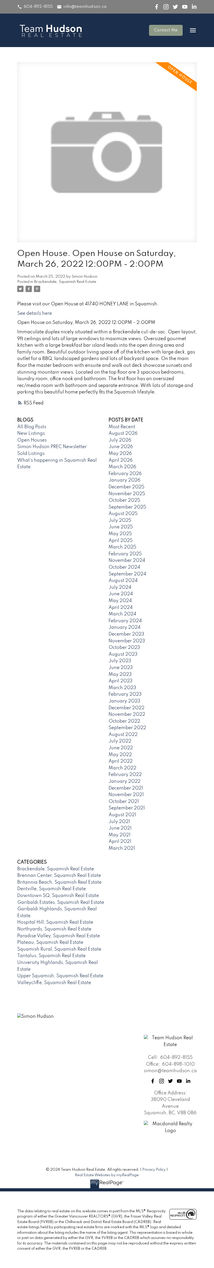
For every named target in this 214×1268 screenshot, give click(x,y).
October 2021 (124, 801)
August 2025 (123, 513)
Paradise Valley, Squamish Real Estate (58, 936)
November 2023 (127, 641)
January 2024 (124, 627)
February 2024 (125, 621)
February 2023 (125, 694)
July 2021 (119, 821)
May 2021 (119, 835)
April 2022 (121, 761)
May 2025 (120, 534)
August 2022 (123, 734)
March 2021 (122, 848)
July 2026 (120, 440)
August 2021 (122, 815)
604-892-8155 (38, 7)
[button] (35, 6)
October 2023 (124, 647)
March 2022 (122, 768)
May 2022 (120, 754)
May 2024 (120, 600)
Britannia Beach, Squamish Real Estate (59, 882)
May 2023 (120, 674)
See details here (34, 313)
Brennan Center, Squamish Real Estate (59, 875)
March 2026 (122, 467)
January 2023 (124, 701)
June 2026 (121, 446)
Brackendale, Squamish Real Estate (65, 282)
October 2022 (124, 721)
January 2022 (124, 781)
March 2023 (122, 688)
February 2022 (125, 774)
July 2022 (120, 741)
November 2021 (126, 794)
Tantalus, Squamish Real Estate (51, 955)
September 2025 (127, 507)
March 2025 (122, 547)
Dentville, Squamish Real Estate (51, 889)
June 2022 (121, 748)
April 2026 (121, 460)
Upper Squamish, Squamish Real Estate (60, 976)
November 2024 (127, 560)
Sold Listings (31, 453)
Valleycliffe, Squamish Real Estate (54, 982)
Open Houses (32, 440)
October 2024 (124, 567)
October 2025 (124, 500)
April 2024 (121, 607)
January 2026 (124, 480)
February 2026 (125, 473)
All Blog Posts (31, 427)
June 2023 (121, 667)
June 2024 (121, 594)
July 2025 (120, 520)
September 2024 (127, 574)
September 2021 (127, 808)
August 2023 (123, 654)
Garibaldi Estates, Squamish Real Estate (60, 902)
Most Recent (122, 427)
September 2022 (127, 728)
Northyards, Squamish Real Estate (54, 929)
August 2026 (123, 433)
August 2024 (123, 580)
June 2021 (120, 828)
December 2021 (126, 788)
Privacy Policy (154, 1170)
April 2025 (121, 540)
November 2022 (127, 714)
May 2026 (120, 453)
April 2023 (121, 681)
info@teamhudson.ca (85, 7)
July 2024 (120, 587)
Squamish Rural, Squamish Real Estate (59, 949)
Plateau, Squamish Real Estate (50, 942)
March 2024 (122, 614)
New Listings (31, 433)
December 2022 (126, 708)
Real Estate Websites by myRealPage (107, 1175)
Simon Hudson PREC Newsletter (52, 446)
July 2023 (120, 661)
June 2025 (121, 527)
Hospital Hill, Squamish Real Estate (55, 922)
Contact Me (166, 30)
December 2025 (126, 487)
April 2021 (120, 841)
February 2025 (125, 554)
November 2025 (127, 494)
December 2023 (126, 634)
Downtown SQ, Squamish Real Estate (58, 895)
